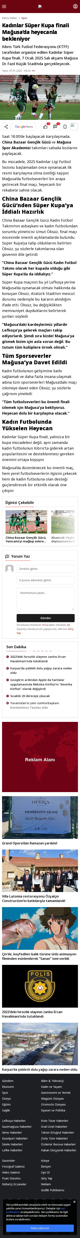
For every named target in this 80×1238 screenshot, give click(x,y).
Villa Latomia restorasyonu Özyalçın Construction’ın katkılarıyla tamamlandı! (33, 898)
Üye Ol (45, 1172)
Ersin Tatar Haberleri (54, 1121)
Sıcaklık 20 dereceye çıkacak (30, 684)
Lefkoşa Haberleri (13, 1121)
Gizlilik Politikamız (52, 1190)
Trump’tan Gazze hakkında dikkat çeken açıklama (39, 705)
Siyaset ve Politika (53, 1110)
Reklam (46, 1184)
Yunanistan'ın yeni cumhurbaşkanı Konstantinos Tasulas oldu (34, 694)
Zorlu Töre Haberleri (54, 1138)
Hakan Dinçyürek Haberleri (58, 1150)
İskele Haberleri (12, 1144)
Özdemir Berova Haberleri (58, 1144)
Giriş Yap (46, 1178)
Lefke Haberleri (12, 1150)
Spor (24, 18)
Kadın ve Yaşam (51, 1087)
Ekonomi (8, 1087)
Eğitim (6, 1104)
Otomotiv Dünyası (53, 1104)
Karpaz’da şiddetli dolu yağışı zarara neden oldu (41, 659)
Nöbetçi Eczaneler (14, 1184)
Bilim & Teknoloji (52, 1081)
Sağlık (6, 1110)
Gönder (45, 618)
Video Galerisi (11, 1172)
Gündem (7, 1081)
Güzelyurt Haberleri (14, 1138)
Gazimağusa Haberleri (16, 1127)
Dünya (6, 1098)
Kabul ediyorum (40, 1228)
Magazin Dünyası (52, 1098)
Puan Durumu (11, 1178)
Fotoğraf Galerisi (13, 1166)
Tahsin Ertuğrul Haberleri (57, 1132)
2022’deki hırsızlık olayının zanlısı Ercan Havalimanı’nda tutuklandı (32, 1014)
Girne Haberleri (12, 1132)
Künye (45, 1160)
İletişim (46, 1166)
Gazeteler (8, 1160)
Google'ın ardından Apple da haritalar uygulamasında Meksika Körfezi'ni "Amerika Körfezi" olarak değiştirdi (41, 672)
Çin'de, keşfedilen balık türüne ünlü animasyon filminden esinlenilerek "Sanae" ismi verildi (39, 956)
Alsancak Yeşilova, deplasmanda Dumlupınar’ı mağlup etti (38, 539)
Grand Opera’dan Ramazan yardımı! (29, 843)
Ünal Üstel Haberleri (54, 1127)
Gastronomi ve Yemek (56, 1093)
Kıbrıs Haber (9, 18)
